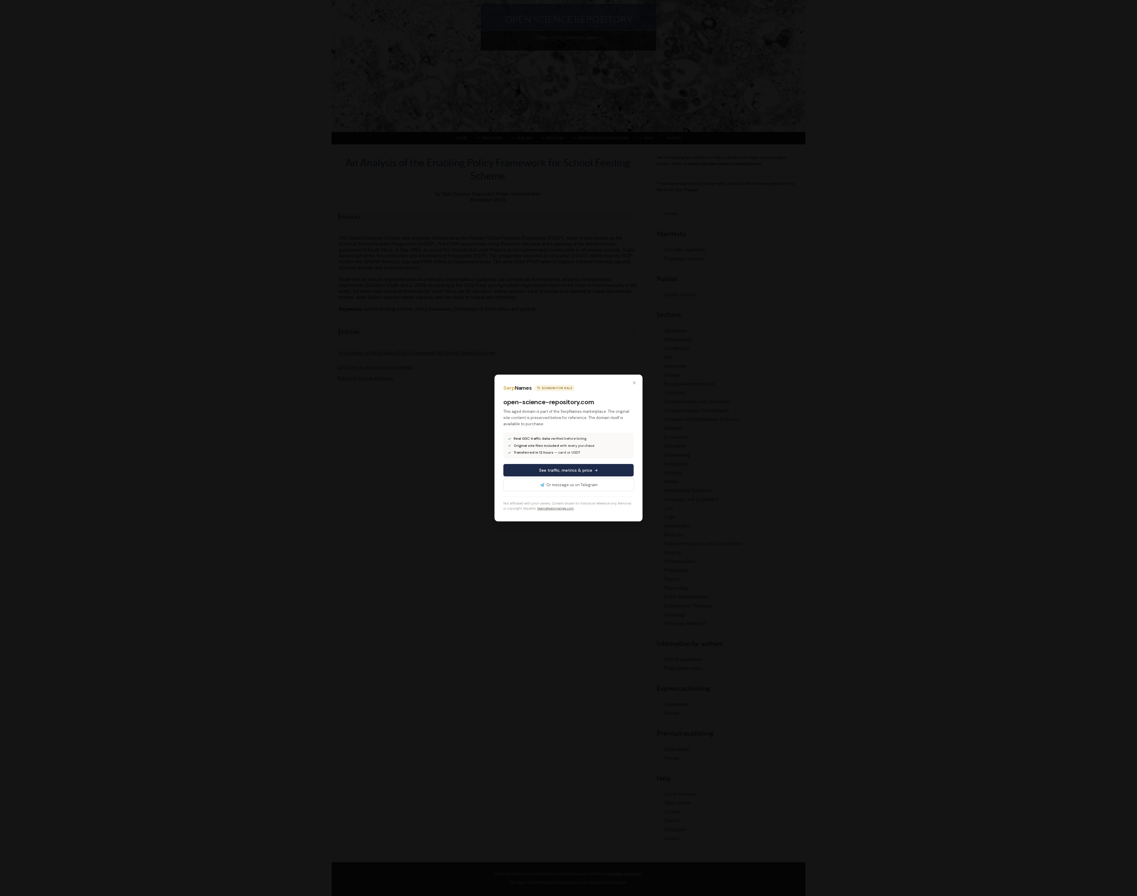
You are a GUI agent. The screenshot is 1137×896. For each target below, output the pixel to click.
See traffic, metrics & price (565, 470)
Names (517, 387)
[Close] (634, 383)
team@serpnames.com (555, 508)
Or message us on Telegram (572, 484)
